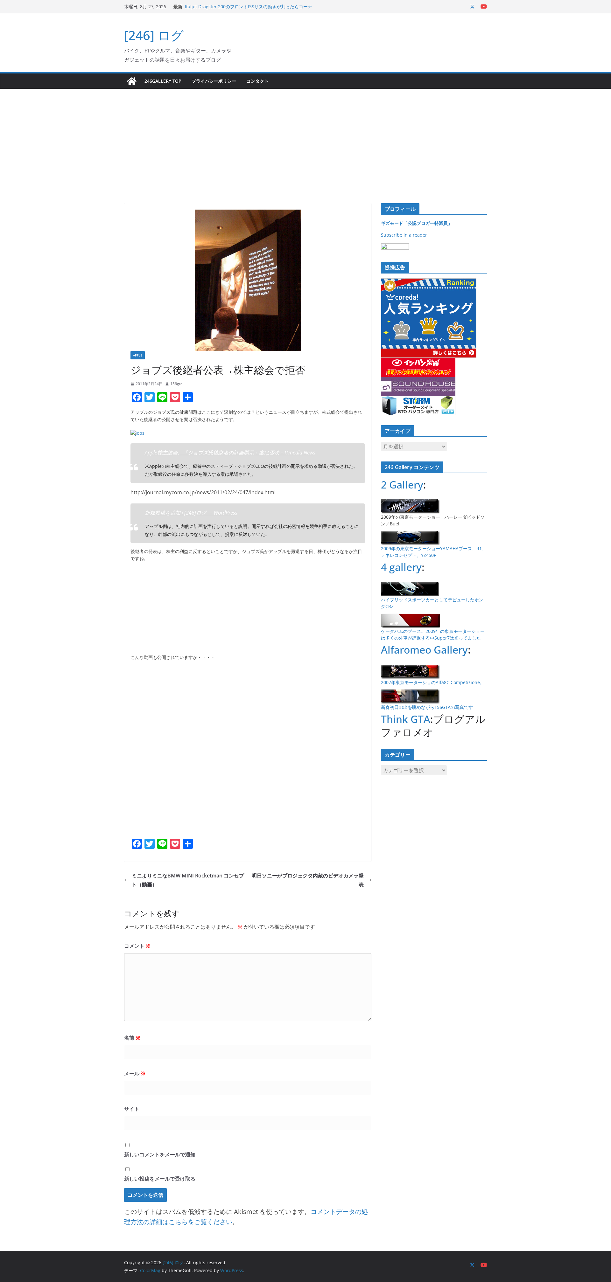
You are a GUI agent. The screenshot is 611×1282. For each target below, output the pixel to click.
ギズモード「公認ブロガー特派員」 (416, 223)
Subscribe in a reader (404, 235)
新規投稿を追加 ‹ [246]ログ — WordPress (191, 512)
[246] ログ (154, 35)
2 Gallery (402, 484)
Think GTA (405, 719)
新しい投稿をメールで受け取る (159, 1178)
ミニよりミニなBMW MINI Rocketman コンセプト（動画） (188, 880)
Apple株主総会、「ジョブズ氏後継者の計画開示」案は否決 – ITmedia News (230, 452)
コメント (137, 945)
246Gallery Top (162, 81)
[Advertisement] (305, 136)
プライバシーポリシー (214, 81)
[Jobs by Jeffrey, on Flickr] (137, 433)
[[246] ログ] (131, 81)
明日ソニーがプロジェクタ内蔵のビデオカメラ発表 (308, 880)
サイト (131, 1108)
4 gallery (401, 567)
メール (135, 1073)
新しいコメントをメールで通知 (159, 1154)
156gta (176, 383)
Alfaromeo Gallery (424, 649)
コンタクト (257, 81)
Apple (137, 355)
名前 (132, 1037)
